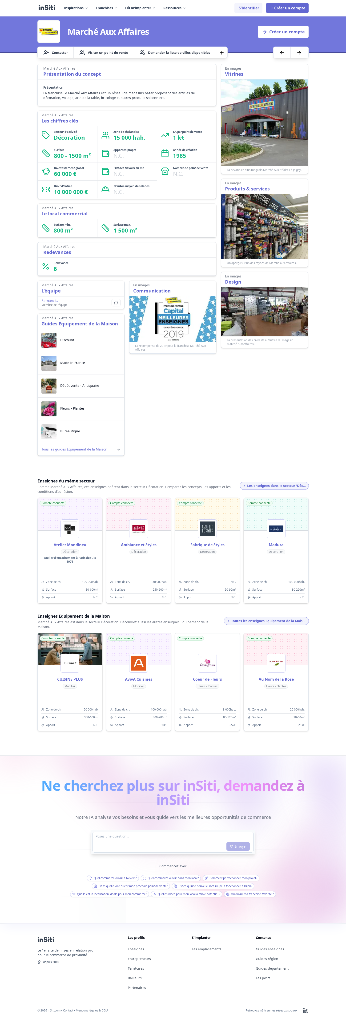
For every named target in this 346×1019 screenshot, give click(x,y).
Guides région (267, 958)
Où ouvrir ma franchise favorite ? (252, 894)
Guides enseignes (270, 949)
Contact (68, 1010)
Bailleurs (135, 978)
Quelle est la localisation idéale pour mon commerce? (112, 894)
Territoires (136, 968)
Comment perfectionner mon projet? (233, 878)
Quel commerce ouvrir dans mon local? (173, 878)
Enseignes (136, 949)
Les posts (263, 978)
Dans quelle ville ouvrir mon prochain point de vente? (133, 886)
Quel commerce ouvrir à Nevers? (115, 878)
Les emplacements (206, 949)
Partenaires (137, 987)
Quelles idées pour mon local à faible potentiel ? (189, 894)
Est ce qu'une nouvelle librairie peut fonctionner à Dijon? (215, 886)
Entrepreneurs (139, 958)
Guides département (272, 968)
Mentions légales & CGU (92, 1010)
